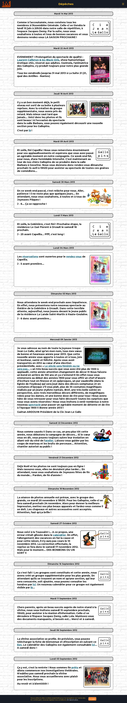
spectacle (34, 404)
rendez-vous (74, 256)
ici (34, 584)
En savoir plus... (73, 700)
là (30, 130)
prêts (75, 667)
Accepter (92, 699)
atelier (49, 440)
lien (19, 644)
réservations (30, 256)
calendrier (59, 535)
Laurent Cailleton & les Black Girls (38, 59)
